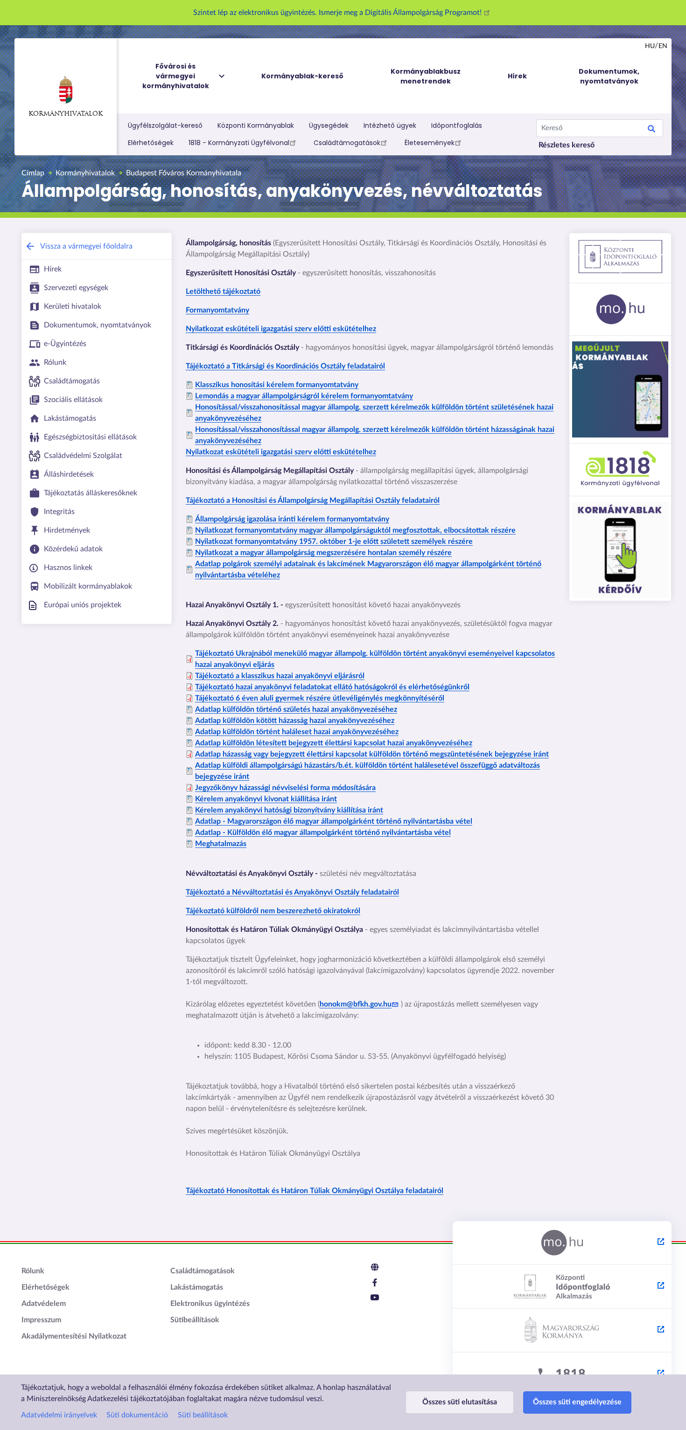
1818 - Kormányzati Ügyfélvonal (239, 142)
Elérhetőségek (151, 142)
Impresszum (41, 1320)
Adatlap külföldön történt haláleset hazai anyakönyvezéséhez (297, 732)
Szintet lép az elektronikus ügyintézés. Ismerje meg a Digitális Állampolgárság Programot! (338, 12)
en (662, 46)
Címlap (32, 173)
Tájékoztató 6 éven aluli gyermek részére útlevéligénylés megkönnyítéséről (319, 698)
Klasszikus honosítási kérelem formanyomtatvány (276, 385)
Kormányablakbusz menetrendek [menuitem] (426, 76)
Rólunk (32, 1271)
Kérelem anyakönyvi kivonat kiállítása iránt (266, 799)
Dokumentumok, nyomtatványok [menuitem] (609, 76)
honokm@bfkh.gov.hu (356, 1004)
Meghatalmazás (220, 843)
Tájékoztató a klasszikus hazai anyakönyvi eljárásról (279, 676)
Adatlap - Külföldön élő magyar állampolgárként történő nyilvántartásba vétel (323, 832)
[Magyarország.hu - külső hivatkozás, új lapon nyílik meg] (562, 1243)
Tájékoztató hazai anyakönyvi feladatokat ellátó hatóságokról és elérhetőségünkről (332, 687)
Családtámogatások (347, 142)
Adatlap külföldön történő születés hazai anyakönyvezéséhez (296, 709)
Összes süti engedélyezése (577, 1402)
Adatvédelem (43, 1303)
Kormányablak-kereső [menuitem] (302, 76)
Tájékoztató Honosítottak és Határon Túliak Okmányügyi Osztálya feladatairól (314, 1190)
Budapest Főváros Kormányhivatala (183, 173)
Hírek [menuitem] (517, 76)
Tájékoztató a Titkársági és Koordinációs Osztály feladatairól (285, 366)
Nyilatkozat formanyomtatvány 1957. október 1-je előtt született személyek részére (334, 541)
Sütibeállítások (194, 1320)
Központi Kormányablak (255, 125)
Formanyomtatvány (217, 310)
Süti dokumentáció (137, 1415)
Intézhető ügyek (390, 125)
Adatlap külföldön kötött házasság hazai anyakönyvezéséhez (294, 720)
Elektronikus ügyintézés (210, 1303)
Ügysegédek (329, 125)
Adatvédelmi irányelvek (59, 1415)
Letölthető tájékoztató (223, 291)
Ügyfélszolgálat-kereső (165, 125)
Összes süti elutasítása (459, 1402)
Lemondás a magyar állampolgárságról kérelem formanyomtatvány (304, 396)
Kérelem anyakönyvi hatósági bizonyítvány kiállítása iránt (289, 810)
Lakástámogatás (196, 1287)
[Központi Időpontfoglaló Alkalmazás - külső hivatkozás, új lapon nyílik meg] (562, 1287)
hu (650, 46)
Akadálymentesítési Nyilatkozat (73, 1336)
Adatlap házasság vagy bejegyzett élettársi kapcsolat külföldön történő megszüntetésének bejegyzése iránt (372, 754)
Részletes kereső (567, 145)
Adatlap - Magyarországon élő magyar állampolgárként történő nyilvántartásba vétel (333, 821)
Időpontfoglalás (456, 125)
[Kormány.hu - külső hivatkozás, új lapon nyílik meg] (562, 1331)
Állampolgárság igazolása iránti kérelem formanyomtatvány (292, 519)
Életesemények (430, 142)
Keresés (651, 130)
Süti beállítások (203, 1415)
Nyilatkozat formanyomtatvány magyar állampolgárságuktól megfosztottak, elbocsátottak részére (355, 530)
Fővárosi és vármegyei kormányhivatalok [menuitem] (175, 76)
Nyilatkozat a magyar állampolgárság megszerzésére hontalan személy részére (323, 552)
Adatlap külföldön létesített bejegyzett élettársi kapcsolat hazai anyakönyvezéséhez (333, 743)
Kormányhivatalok (65, 114)
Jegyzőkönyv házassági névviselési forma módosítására (285, 787)
